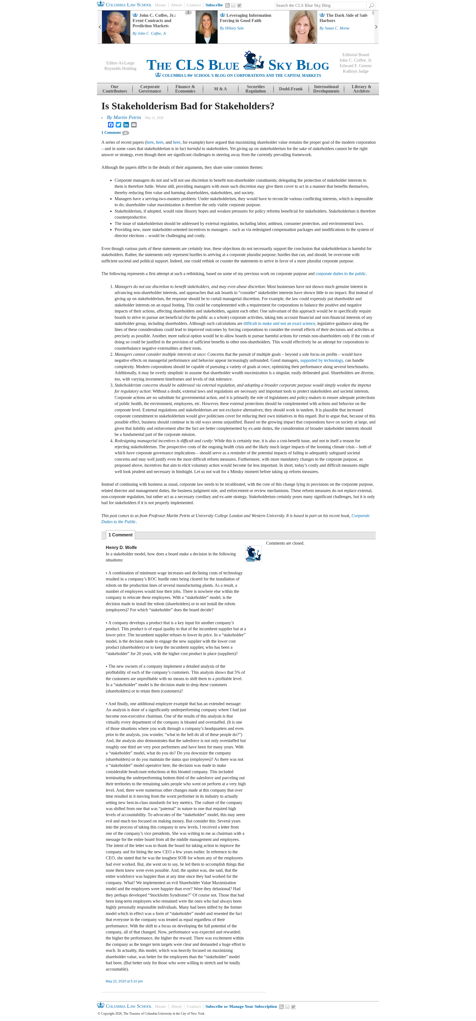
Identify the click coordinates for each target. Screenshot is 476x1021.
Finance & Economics (185, 88)
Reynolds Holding (120, 68)
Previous (100, 27)
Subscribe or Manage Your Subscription (241, 1006)
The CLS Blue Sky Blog (238, 64)
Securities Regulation (255, 88)
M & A (220, 88)
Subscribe (214, 5)
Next (376, 27)
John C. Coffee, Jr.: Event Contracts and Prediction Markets (154, 20)
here (150, 142)
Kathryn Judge (356, 71)
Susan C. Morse (337, 28)
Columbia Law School (128, 4)
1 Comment (111, 133)
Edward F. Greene (356, 65)
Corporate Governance (150, 88)
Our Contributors (114, 88)
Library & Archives (361, 88)
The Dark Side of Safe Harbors (343, 18)
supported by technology (321, 360)
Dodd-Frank (291, 88)
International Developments (326, 88)
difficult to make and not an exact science (279, 323)
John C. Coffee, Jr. (152, 34)
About (176, 5)
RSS (227, 5)
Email (233, 5)
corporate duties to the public (341, 273)
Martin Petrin (127, 117)
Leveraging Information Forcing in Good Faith (245, 18)
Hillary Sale (234, 28)
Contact (193, 5)
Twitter (239, 5)
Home (160, 5)
